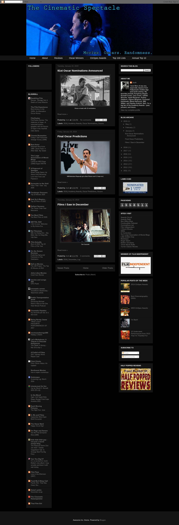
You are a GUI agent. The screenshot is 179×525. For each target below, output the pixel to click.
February (129, 127)
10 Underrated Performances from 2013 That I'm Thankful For (140, 334)
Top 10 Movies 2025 (38, 194)
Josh (134, 82)
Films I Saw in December (73, 204)
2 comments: (85, 188)
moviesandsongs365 (39, 333)
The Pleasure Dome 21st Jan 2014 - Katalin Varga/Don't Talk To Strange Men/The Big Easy (39, 450)
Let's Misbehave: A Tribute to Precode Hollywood (38, 341)
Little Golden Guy (127, 237)
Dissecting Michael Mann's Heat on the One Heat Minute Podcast (39, 304)
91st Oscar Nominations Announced (80, 70)
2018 (65, 123)
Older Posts (107, 268)
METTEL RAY (36, 222)
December (72, 259)
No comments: (86, 120)
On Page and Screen (39, 431)
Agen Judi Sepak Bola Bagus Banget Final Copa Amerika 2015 (40, 399)
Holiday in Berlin (36, 335)
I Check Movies (127, 229)
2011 (125, 171)
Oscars (101, 123)
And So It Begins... (38, 199)
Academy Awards (75, 123)
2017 (125, 151)
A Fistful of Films (38, 352)
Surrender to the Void (39, 183)
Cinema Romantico (39, 136)
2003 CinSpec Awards (139, 308)
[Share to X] (101, 120)
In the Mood (36, 395)
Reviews (58, 58)
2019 (125, 121)
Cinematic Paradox (38, 311)
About (45, 58)
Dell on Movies (37, 264)
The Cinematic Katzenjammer (37, 498)
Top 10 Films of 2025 (38, 201)
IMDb (123, 231)
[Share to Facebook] (103, 120)
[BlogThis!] (99, 120)
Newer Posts (63, 268)
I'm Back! (134, 320)
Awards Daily (126, 219)
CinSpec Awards (98, 58)
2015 (125, 157)
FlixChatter (35, 118)
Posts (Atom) (91, 275)
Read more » (62, 114)
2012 (125, 167)
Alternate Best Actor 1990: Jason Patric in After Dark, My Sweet (38, 149)
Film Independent (127, 227)
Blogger (103, 520)
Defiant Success (37, 206)
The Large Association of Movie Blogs (39, 158)
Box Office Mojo (127, 221)
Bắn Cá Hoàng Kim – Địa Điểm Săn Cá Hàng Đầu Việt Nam (39, 235)
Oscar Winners (76, 58)
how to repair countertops (40, 372)
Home (32, 58)
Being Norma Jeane (39, 320)
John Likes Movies (39, 273)
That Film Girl (36, 503)
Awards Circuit (126, 217)
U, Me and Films (37, 415)
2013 (125, 164)
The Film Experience (39, 107)
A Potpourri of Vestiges (36, 169)
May (127, 124)
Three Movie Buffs (128, 245)
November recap (36, 492)
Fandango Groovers (39, 192)
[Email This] (96, 120)
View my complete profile (130, 110)
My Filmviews (36, 231)
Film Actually (36, 242)
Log (78, 259)
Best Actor (35, 145)
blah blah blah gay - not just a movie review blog (39, 442)
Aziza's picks (36, 490)
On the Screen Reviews (37, 252)
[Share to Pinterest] (105, 120)
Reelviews (125, 239)
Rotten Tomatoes (127, 243)
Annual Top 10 (139, 58)
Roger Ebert (125, 241)
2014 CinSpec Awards (139, 284)
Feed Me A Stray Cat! (39, 481)
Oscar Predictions (89, 191)
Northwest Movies (38, 370)
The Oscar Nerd (37, 424)
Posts (126, 353)
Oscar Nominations (90, 123)
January (129, 131)
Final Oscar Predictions (72, 136)
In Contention (126, 233)
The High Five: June (38, 410)
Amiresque (35, 377)
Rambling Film (37, 98)
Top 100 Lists (119, 58)
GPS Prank (35, 284)
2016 (125, 154)
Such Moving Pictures (36, 407)
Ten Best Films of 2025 (39, 217)
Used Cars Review (37, 275)
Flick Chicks (36, 361)
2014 (125, 161)
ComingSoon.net (127, 225)
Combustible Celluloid (129, 223)
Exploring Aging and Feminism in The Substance (38, 257)
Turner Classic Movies (129, 247)
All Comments (129, 357)
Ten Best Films (37, 215)
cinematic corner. (38, 289)
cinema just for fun (39, 386)
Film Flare (35, 472)
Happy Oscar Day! (37, 426)
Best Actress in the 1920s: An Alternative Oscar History (38, 111)
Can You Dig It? (37, 459)
